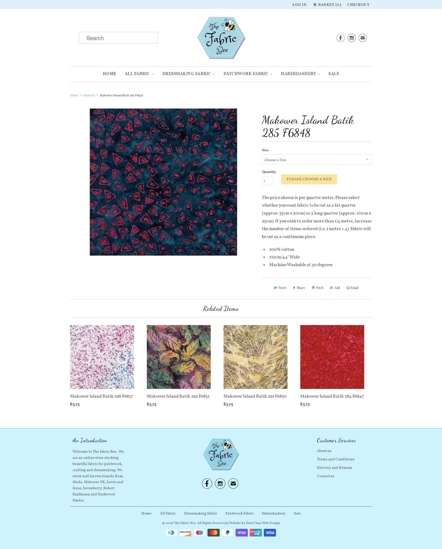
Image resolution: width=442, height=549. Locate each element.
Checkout (358, 5)
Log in (299, 5)
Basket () (329, 5)
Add (337, 288)
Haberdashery (298, 74)
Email (354, 288)
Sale (333, 74)
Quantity (269, 172)
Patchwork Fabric (246, 74)
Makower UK (94, 482)
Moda (77, 482)
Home (109, 74)
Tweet (282, 288)
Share (301, 288)
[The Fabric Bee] (221, 39)
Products (89, 95)
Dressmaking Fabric (186, 74)
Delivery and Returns (334, 468)
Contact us (325, 476)
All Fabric (137, 74)
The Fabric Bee (185, 523)
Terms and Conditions (336, 459)
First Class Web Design (263, 523)
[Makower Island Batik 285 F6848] (163, 182)
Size (265, 150)
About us (324, 451)
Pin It (320, 288)
